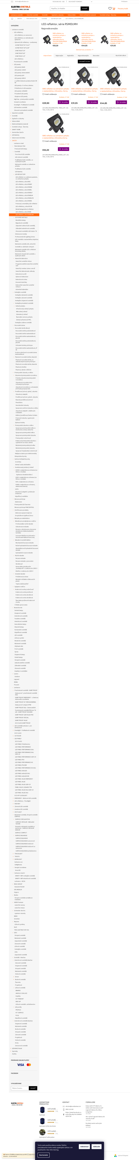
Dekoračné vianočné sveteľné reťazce (25, 286)
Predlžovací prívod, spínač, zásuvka (26, 392)
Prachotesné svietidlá (21, 62)
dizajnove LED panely (21, 96)
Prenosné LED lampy (21, 149)
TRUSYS (17, 856)
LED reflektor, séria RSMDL (24, 190)
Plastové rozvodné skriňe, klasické (26, 357)
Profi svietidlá (19, 649)
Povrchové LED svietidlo (22, 154)
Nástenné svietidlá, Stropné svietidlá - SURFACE (26, 816)
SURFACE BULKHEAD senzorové (25, 841)
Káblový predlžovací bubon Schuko (26, 415)
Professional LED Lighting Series (25, 237)
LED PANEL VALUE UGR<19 (22, 784)
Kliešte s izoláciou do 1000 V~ (25, 571)
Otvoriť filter (84, 61)
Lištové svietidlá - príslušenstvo (25, 1004)
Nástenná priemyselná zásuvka (25, 448)
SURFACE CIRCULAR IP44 (22, 819)
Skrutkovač (19, 564)
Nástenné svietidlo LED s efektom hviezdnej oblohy (25, 250)
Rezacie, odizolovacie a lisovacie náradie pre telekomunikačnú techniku (26, 531)
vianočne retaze (20, 908)
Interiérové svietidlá (21, 621)
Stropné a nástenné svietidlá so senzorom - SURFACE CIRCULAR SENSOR (25, 828)
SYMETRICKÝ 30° (20, 51)
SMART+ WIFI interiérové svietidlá (25, 879)
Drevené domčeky (21, 282)
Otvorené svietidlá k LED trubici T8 (26, 231)
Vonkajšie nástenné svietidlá (24, 295)
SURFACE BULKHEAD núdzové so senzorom (25, 847)
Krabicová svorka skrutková (24, 595)
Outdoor (17, 677)
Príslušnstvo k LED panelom (23, 88)
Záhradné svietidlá (20, 666)
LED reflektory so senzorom (23, 35)
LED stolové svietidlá (21, 157)
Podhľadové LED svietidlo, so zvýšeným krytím (24, 161)
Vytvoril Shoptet (123, 1156)
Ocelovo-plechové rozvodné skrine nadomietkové (26, 353)
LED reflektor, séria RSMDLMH (25, 215)
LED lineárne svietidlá (20, 107)
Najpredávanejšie (83, 56)
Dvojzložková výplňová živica (24, 516)
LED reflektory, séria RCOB (24, 206)
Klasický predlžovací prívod (24, 400)
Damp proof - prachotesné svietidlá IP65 (26, 694)
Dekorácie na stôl (21, 274)
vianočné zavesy (20, 905)
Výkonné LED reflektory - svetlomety (26, 42)
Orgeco (16, 892)
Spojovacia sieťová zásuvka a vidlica (27, 408)
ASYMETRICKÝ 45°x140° (22, 48)
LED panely (17, 64)
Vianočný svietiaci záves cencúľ (25, 268)
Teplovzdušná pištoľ (22, 584)
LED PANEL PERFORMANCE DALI (24, 750)
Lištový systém (19, 638)
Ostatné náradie (20, 574)
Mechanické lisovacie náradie (25, 543)
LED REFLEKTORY (20, 174)
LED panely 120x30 (20, 70)
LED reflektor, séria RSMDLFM (25, 198)
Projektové (18, 985)
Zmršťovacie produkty (21, 510)
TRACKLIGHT (18, 854)
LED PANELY (18, 739)
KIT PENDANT (20, 999)
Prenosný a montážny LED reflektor (26, 204)
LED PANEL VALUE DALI (21, 793)
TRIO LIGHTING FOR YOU (21, 930)
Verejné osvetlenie (20, 102)
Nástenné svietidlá (20, 644)
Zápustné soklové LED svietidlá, (25, 226)
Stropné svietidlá (20, 660)
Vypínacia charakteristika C (24, 475)
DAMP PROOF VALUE (21, 720)
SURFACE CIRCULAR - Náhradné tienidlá (25, 823)
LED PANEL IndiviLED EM (22, 776)
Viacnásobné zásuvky (22, 405)
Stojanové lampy (20, 655)
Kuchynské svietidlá (21, 630)
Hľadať (84, 8)
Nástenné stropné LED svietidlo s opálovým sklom (25, 255)
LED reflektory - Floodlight (23, 801)
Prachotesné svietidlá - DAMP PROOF (26, 690)
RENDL (16, 682)
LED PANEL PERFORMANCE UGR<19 (25, 757)
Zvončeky (18, 462)
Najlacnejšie (59, 56)
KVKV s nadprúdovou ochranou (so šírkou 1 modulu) (26, 478)
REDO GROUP (18, 884)
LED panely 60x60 (20, 67)
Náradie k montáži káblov (23, 540)
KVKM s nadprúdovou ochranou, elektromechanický (25, 485)
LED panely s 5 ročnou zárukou (24, 85)
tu (58, 1150)
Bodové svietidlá (20, 980)
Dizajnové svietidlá (20, 613)
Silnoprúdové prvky (21, 456)
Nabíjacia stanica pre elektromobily (26, 454)
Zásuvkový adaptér (22, 394)
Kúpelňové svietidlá (21, 1018)
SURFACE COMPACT (21, 833)
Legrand (16, 679)
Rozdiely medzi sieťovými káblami (94, 1124)
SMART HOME (16, 130)
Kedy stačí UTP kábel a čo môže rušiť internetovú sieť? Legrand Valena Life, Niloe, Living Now (94, 1109)
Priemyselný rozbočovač (23, 438)
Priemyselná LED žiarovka (22, 505)
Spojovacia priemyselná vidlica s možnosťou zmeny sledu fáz (26, 429)
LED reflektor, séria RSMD (23, 212)
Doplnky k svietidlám (21, 671)
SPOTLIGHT (18, 812)
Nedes (16, 895)
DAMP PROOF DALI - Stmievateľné (25, 708)
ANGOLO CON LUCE (21, 993)
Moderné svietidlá (20, 641)
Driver (17, 977)
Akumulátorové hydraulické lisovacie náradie (27, 549)
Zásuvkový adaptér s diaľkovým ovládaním (25, 412)
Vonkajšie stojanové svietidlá (24, 301)
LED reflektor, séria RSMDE (24, 201)
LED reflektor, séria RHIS (23, 182)
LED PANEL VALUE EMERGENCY (24, 779)
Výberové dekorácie (22, 277)
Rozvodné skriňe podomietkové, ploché (26, 342)
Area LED (17, 870)
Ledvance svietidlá (18, 30)
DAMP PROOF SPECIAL (22, 718)
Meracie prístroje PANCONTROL (24, 507)
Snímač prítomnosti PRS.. (23, 320)
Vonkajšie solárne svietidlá (23, 323)
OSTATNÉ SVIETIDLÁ (21, 217)
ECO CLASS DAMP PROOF (22, 723)
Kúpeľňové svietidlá (21, 632)
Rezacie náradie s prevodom (24, 561)
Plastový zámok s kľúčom (23, 370)
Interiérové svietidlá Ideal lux (23, 960)
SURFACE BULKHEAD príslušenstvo (26, 851)
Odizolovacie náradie (22, 527)
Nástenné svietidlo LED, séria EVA (25, 244)
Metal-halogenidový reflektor (25, 209)
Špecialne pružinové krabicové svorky (25, 601)
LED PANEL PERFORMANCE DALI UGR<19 (24, 753)
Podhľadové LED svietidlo (23, 169)
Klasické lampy (19, 627)
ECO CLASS (18, 733)
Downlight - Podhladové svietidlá (24, 105)
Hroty (17, 1043)
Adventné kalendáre (22, 289)
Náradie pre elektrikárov (22, 518)
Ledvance (17, 688)
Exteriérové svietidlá (21, 616)
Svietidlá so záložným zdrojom (24, 247)
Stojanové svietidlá (21, 966)
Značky (14, 1054)
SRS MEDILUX (18, 890)
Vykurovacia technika (18, 138)
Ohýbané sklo (19, 646)
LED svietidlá (18, 635)
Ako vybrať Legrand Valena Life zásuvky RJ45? (95, 1118)
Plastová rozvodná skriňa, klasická (26, 364)
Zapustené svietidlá (21, 941)
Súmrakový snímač (22, 314)
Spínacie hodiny (20, 423)
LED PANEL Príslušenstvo (22, 744)
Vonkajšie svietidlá (20, 292)
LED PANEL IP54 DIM (21, 765)
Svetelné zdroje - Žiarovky (20, 127)
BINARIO (18, 991)
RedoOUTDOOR (19, 887)
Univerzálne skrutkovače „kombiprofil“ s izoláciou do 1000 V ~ (27, 567)
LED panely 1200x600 (21, 91)
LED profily (18, 1007)
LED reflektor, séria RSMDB (24, 187)
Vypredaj (14, 1051)
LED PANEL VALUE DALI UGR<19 (24, 790)
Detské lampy (19, 610)
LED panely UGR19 (20, 78)
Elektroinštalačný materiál (20, 124)
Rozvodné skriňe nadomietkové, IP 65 (26, 349)
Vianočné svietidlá (17, 113)
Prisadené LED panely (21, 94)
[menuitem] (17, 15)
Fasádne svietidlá (20, 619)
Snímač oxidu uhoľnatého (22, 465)
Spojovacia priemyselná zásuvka (26, 435)
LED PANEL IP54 (19, 760)
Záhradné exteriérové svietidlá (25, 228)
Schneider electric (19, 911)
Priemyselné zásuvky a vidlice (24, 373)
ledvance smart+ (20, 873)
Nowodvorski (18, 608)
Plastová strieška (21, 367)
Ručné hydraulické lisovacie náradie (27, 546)
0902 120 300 (69, 1109)
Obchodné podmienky (75, 2)
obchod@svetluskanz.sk (73, 1106)
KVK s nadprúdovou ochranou (25, 482)
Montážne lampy (21, 220)
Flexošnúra (19, 403)
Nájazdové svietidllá (22, 223)
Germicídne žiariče (18, 132)
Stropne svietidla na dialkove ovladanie (24, 899)
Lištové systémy (20, 924)
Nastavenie (43, 1155)
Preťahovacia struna (22, 577)
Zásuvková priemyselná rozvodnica (26, 375)
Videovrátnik (16, 121)
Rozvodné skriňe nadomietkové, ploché (26, 337)
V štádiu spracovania (21, 605)
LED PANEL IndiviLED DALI (22, 773)
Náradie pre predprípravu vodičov (25, 521)
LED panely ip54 (19, 75)
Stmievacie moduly (21, 234)
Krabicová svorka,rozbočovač (24, 589)
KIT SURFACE (19, 1013)
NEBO (15, 916)
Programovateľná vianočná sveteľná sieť (27, 265)
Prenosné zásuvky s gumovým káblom (25, 419)
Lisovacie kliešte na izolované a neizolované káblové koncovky (25, 536)
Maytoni (16, 922)
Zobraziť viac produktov (83, 50)
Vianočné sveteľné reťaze (24, 261)
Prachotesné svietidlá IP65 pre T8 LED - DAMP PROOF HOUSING (25, 711)
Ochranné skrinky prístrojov (24, 345)
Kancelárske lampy (20, 624)
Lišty (16, 952)
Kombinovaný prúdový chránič (24, 467)
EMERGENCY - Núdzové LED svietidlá (25, 798)
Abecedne (96, 56)
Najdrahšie (70, 56)
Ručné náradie (19, 556)
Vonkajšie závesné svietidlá (23, 298)
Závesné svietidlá (20, 668)
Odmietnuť (84, 1146)
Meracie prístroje (20, 499)
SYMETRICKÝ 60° (20, 53)
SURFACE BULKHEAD (21, 836)
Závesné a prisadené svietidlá (23, 110)
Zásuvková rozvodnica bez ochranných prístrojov (24, 383)
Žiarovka (17, 982)
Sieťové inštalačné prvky (22, 459)
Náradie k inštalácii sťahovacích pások (25, 580)
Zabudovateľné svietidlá (22, 663)
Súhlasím (96, 1146)
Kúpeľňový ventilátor (21, 496)
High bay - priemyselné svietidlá (24, 99)
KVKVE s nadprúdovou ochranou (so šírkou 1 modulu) (26, 471)
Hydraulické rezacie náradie (24, 553)
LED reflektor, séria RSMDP (24, 184)
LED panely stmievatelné (22, 73)
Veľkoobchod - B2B (58, 2)
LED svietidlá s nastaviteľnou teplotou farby (26, 240)
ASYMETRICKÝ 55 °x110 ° (22, 45)
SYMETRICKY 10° (20, 56)
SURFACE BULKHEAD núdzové (24, 844)
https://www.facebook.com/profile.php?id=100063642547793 (73, 1114)
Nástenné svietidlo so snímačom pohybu (25, 165)
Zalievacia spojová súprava (23, 513)
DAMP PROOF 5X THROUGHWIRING (25, 702)
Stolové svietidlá (20, 974)
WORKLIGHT (18, 859)
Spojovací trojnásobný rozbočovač (26, 451)
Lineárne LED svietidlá (21, 809)
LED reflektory (18, 32)
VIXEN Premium (18, 902)
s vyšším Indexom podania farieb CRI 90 (26, 82)
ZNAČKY (14, 141)
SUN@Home (18, 865)
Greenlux (17, 919)
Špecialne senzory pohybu (24, 317)
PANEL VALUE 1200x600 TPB (23, 787)
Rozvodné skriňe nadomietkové (25, 334)
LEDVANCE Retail (17, 1048)
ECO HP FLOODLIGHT (21, 795)
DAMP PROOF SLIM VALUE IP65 (24, 715)
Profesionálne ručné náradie (24, 524)
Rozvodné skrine (20, 325)
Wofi (15, 927)
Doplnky (18, 996)
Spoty (16, 652)
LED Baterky (15, 135)
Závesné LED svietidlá (21, 806)
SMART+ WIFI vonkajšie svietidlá (25, 876)
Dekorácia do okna (21, 279)
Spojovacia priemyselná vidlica (25, 433)
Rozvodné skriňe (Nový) (22, 328)
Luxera (16, 674)
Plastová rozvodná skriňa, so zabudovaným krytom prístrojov (25, 361)
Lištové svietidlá (20, 946)
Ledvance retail (19, 143)
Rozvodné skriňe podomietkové (25, 331)
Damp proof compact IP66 (23, 705)
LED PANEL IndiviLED (21, 771)
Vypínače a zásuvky (18, 119)
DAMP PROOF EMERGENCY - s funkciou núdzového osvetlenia (26, 698)
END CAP (18, 1002)
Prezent (16, 685)
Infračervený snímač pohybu (25, 309)
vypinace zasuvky (20, 913)
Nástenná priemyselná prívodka (25, 445)
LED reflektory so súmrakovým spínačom (24, 39)
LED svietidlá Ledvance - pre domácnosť (23, 727)
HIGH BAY (17, 804)
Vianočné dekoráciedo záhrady (25, 271)
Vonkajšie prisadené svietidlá (24, 303)
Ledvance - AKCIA (20, 881)
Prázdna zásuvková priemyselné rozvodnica (26, 379)
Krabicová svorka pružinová (24, 592)
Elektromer (18, 502)
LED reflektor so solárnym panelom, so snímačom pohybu (27, 178)
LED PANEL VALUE (20, 782)
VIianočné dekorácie (21, 258)
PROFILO (18, 1010)
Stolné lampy (19, 657)
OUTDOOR (18, 736)
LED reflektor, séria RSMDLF (24, 193)
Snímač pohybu (20, 306)
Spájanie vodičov (20, 587)
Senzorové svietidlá (21, 1046)
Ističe (17, 489)
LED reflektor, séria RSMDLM (24, 195)
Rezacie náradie (21, 558)
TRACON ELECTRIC (19, 146)
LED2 (15, 933)
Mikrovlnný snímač (21, 312)
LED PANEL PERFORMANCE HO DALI (25, 768)
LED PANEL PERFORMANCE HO (24, 762)
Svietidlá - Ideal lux (19, 958)
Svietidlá (14, 116)
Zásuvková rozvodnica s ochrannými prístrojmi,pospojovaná (27, 388)
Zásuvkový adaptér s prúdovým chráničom (25, 493)
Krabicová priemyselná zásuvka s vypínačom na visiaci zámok (26, 442)
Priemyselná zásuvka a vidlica (24, 425)
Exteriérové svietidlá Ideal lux (24, 1021)
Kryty (17, 1015)
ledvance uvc (19, 862)
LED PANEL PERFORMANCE (23, 747)
